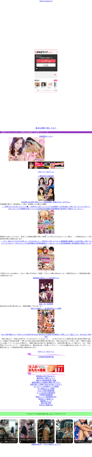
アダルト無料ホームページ (52, 444)
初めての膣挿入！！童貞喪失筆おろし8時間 (46, 308)
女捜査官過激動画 (46, 395)
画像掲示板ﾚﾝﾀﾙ (37, 444)
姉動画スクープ (46, 401)
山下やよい (67, 202)
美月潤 (40, 334)
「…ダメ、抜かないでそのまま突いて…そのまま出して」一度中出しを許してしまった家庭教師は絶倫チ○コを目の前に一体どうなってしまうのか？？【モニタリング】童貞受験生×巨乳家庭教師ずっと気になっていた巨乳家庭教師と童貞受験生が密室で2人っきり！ (46, 243)
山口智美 (31, 202)
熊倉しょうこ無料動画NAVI (46, 397)
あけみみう (84, 334)
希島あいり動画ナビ (46, 399)
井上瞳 (27, 334)
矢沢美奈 (24, 202)
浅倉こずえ (43, 304)
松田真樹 (50, 304)
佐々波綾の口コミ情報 (46, 389)
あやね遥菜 (47, 334)
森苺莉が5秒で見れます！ (46, 376)
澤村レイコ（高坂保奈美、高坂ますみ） (48, 202)
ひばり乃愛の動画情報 (46, 391)
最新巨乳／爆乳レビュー (46, 378)
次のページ (50, 172)
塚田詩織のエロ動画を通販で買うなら (46, 382)
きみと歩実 (5, 334)
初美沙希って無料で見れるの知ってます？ (46, 384)
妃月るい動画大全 (46, 405)
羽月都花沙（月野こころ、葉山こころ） (66, 334)
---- (46, 234)
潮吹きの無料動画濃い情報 (46, 380)
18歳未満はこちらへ (46, 136)
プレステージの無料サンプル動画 (46, 386)
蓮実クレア (13, 334)
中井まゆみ (34, 334)
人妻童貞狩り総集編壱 (46, 176)
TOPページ (41, 172)
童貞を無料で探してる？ (46, 128)
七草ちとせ (21, 334)
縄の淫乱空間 (46, 403)
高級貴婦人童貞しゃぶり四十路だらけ (46, 278)
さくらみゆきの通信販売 (46, 393)
